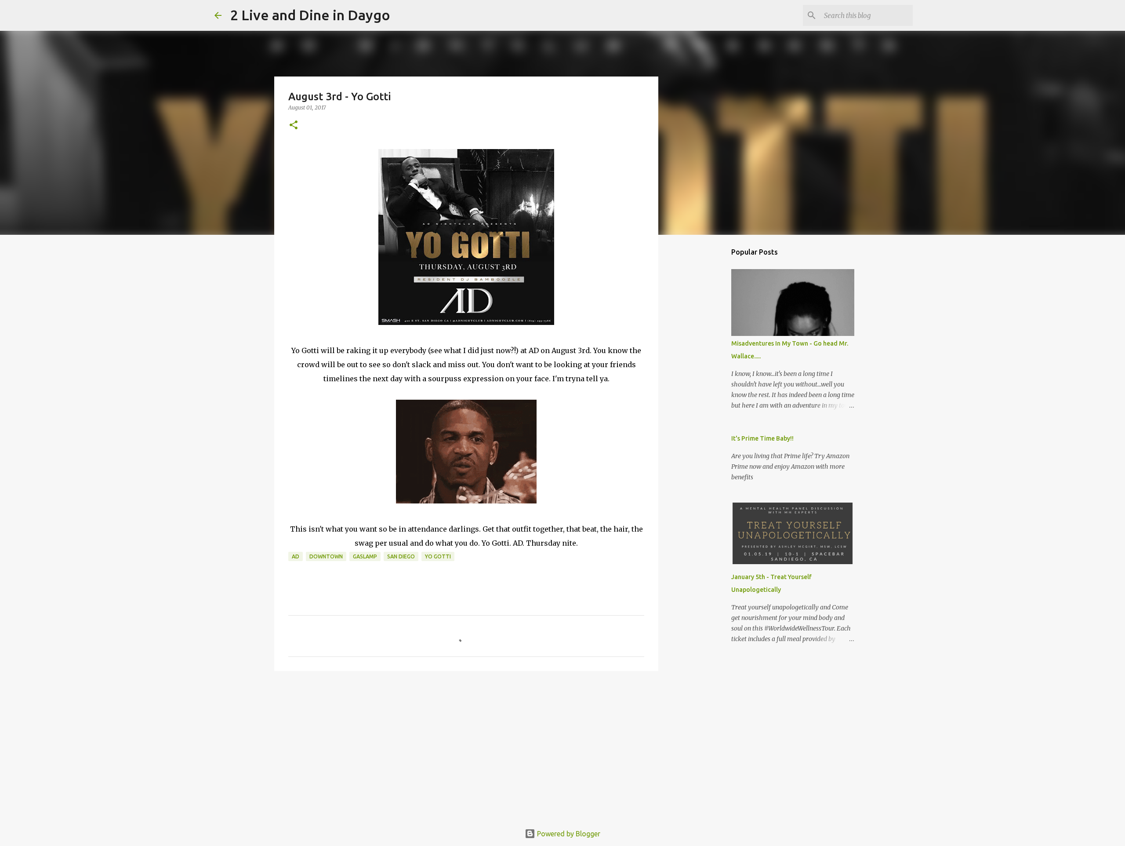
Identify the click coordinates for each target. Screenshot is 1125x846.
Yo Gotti (438, 556)
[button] (293, 125)
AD (295, 556)
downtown (326, 556)
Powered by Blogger (567, 834)
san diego (401, 556)
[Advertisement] (466, 745)
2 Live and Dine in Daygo (310, 15)
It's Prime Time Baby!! (762, 438)
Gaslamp (365, 556)
